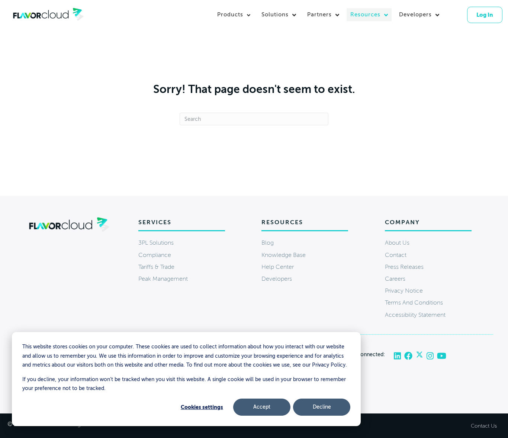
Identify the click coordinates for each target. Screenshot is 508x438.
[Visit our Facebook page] (410, 356)
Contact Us (484, 426)
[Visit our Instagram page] (432, 356)
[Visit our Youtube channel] (441, 356)
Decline (322, 407)
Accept (261, 407)
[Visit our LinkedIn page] (399, 356)
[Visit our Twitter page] (421, 356)
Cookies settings (202, 407)
